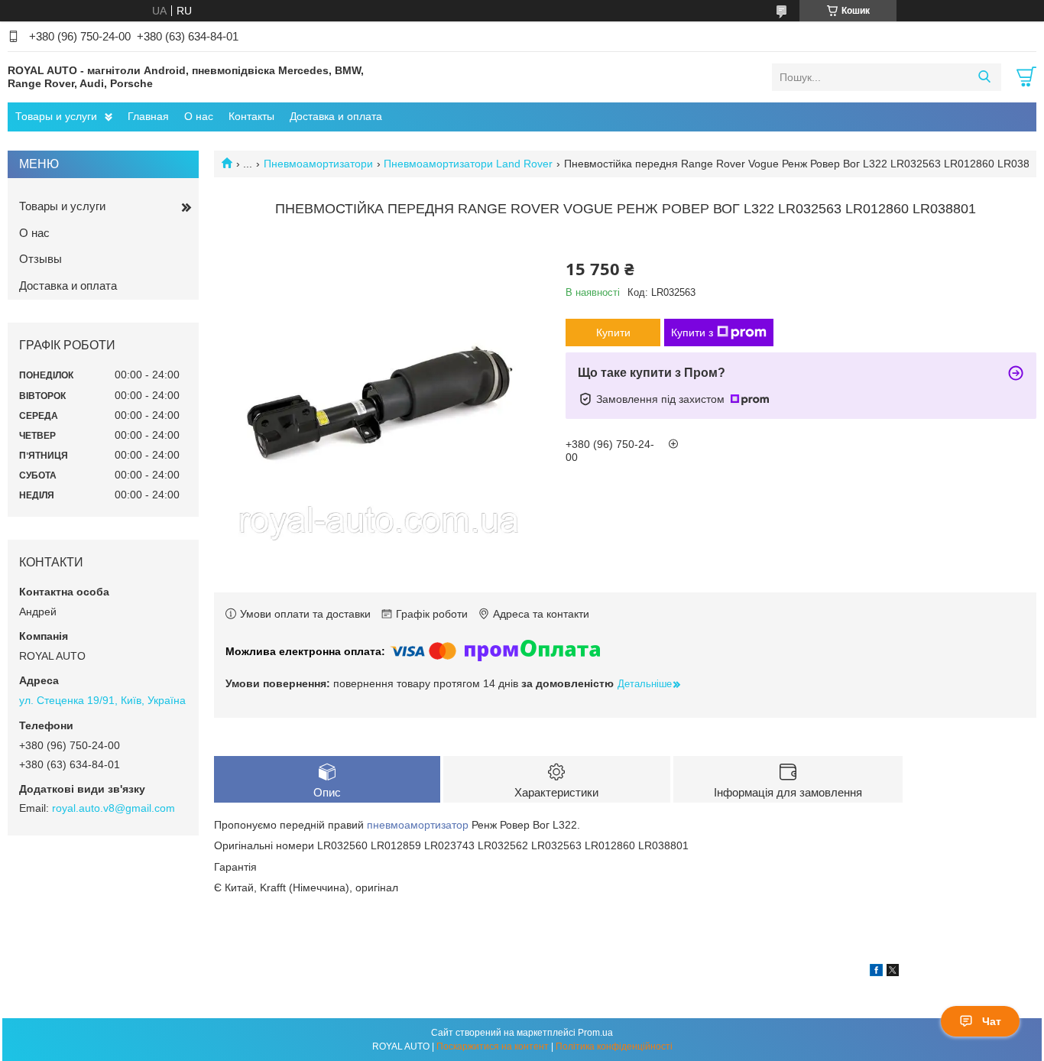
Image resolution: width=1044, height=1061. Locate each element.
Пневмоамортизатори (318, 163)
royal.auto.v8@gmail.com (113, 808)
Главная (148, 116)
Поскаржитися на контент (492, 1046)
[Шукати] (984, 77)
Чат (991, 1021)
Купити (613, 332)
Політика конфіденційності (614, 1046)
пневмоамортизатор (418, 825)
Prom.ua (595, 1032)
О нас (198, 116)
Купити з (692, 332)
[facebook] (876, 972)
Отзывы (40, 258)
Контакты (251, 116)
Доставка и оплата (336, 116)
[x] (893, 972)
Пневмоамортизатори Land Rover (468, 163)
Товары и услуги (56, 116)
